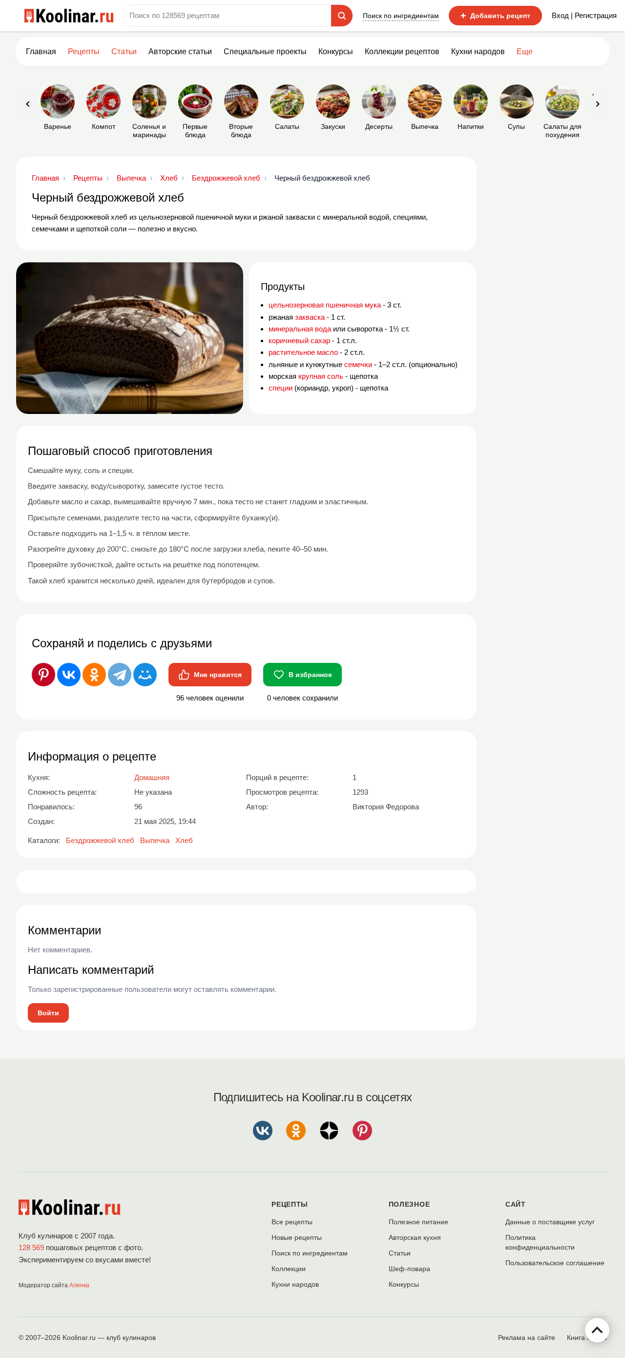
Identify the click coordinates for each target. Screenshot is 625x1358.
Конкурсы (335, 51)
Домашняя (151, 777)
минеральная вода (300, 329)
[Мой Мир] (145, 674)
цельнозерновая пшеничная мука (325, 305)
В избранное (310, 675)
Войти (48, 1013)
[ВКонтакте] (69, 674)
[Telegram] (119, 674)
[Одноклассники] (94, 674)
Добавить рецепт (495, 15)
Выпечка (154, 840)
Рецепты (84, 51)
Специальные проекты (265, 51)
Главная (41, 51)
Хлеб (184, 840)
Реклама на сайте (526, 1337)
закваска (310, 317)
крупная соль (320, 376)
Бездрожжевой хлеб (100, 840)
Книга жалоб (587, 1337)
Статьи (400, 1253)
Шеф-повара (409, 1269)
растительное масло (303, 352)
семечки (358, 364)
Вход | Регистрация (584, 15)
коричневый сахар (299, 340)
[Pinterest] (43, 674)
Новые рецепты (296, 1237)
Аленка (79, 1285)
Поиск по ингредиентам (401, 16)
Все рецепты (291, 1222)
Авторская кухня (415, 1237)
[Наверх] (597, 1330)
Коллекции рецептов (402, 51)
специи (280, 388)
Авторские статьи (180, 51)
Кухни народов (478, 51)
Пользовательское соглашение (554, 1263)
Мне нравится (218, 675)
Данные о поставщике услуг (550, 1222)
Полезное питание (418, 1222)
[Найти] (342, 15)
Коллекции (288, 1269)
